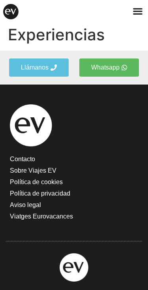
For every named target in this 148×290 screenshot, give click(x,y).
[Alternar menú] (138, 11)
